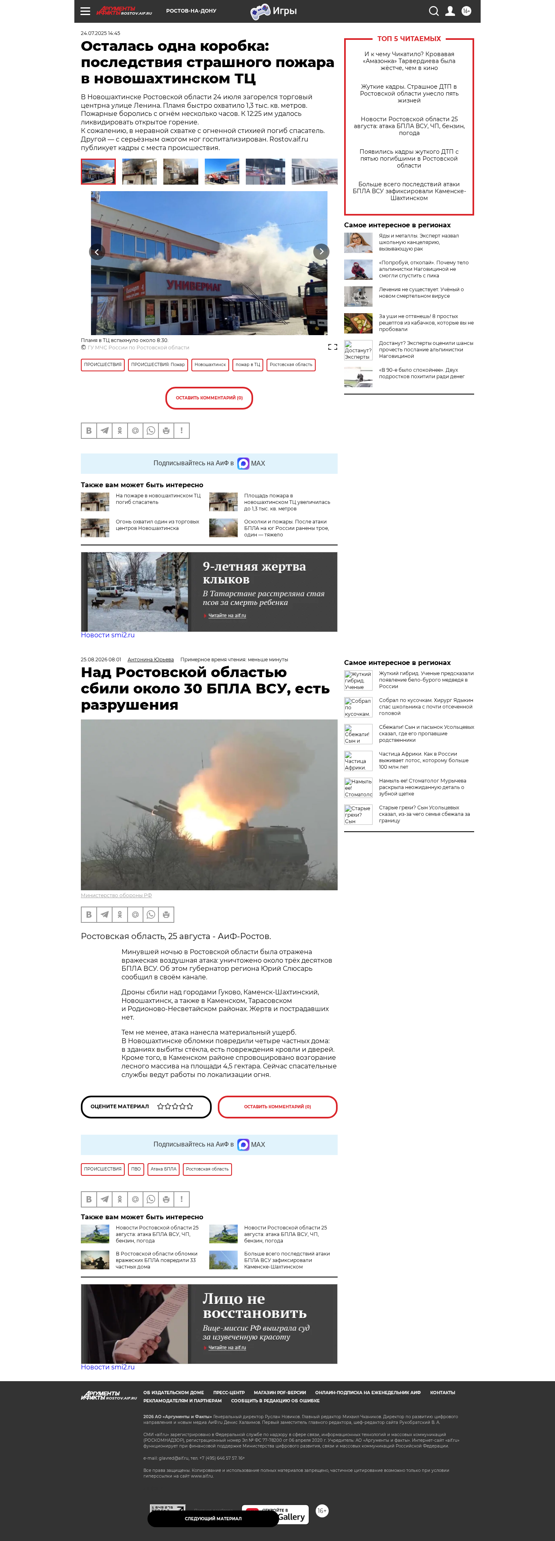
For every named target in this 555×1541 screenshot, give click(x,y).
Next (321, 252)
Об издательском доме (173, 1392)
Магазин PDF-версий (280, 1392)
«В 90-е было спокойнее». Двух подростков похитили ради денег (422, 373)
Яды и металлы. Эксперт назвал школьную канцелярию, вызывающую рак (419, 242)
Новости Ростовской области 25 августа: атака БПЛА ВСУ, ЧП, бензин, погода (409, 126)
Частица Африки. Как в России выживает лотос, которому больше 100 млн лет (423, 760)
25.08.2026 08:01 (101, 659)
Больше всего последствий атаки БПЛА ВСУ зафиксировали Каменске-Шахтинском (409, 191)
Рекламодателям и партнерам (182, 1401)
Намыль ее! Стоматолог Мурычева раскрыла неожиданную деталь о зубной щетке (422, 787)
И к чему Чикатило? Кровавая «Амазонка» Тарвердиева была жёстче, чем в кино (409, 61)
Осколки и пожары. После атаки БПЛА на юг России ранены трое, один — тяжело (286, 528)
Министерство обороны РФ (116, 895)
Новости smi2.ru (108, 635)
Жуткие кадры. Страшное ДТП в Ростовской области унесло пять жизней (409, 93)
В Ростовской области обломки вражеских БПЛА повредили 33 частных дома (156, 1260)
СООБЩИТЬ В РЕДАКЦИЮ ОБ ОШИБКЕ (275, 1401)
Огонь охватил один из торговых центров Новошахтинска (157, 525)
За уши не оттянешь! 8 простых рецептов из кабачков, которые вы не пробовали (426, 322)
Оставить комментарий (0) (209, 398)
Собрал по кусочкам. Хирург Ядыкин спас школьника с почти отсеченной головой (426, 706)
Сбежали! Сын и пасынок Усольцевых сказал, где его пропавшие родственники (426, 733)
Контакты (442, 1392)
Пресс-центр (229, 1392)
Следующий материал (213, 1518)
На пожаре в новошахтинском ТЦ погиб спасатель (158, 499)
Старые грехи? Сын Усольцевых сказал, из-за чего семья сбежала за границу (424, 814)
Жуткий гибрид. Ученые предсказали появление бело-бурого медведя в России (426, 679)
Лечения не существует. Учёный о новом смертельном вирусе (421, 292)
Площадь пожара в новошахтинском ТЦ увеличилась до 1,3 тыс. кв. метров (287, 502)
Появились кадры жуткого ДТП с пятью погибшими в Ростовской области (409, 158)
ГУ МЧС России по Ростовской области (138, 347)
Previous (97, 252)
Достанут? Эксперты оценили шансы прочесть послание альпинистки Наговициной (426, 349)
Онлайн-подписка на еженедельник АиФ (368, 1392)
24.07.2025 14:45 (100, 33)
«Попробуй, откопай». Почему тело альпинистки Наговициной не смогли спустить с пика (424, 269)
